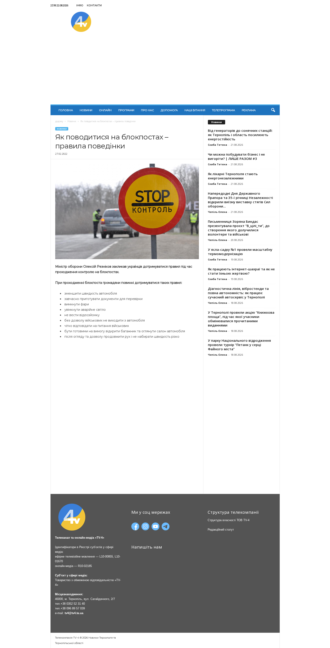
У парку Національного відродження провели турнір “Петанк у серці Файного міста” (239, 344)
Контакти (94, 5)
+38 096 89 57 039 (73, 608)
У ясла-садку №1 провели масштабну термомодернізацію (240, 251)
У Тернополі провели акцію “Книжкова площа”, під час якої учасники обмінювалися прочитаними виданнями (241, 318)
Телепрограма (223, 110)
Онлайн (105, 110)
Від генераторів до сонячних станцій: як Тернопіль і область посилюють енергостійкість (240, 134)
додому (59, 121)
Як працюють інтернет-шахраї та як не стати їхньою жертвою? (241, 271)
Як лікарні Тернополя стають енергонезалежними (233, 176)
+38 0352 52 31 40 (73, 603)
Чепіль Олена (217, 212)
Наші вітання (195, 110)
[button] (273, 110)
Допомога (169, 110)
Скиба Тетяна (217, 144)
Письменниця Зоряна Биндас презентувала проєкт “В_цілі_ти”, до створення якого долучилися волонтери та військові (239, 227)
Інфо (79, 5)
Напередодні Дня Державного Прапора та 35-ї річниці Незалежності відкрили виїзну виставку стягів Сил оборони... (240, 199)
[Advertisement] (165, 70)
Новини (86, 110)
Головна (66, 110)
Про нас (147, 110)
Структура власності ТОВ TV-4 (228, 520)
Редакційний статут (221, 529)
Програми (126, 110)
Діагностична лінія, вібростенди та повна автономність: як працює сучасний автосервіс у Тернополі (238, 292)
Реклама (249, 110)
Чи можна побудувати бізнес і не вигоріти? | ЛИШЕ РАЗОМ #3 (236, 156)
